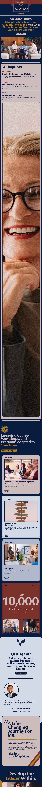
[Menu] (21, 13)
